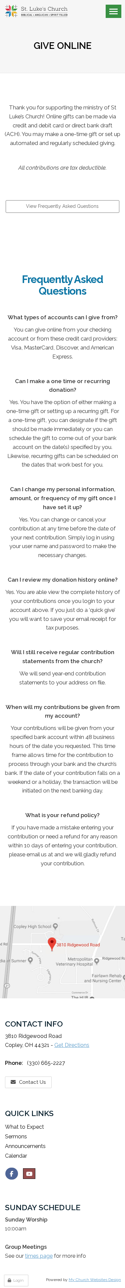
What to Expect (24, 1127)
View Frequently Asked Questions (62, 206)
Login (18, 1280)
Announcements (25, 1146)
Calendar (16, 1156)
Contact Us (32, 1082)
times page (39, 1256)
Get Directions (71, 1045)
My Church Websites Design (95, 1279)
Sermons (16, 1136)
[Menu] (113, 11)
